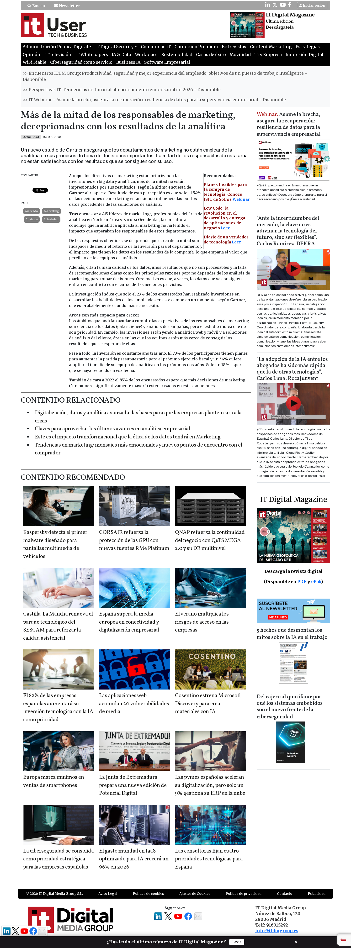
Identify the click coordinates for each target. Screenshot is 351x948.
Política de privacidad (243, 893)
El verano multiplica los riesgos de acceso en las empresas (202, 622)
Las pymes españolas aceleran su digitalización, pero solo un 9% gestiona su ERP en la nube (210, 785)
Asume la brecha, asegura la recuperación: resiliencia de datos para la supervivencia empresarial (289, 124)
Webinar (241, 199)
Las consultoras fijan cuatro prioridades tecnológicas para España (209, 859)
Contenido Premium (196, 46)
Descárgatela (280, 27)
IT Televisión (57, 54)
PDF (301, 581)
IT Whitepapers (91, 54)
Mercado (31, 211)
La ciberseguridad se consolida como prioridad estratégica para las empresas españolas (58, 859)
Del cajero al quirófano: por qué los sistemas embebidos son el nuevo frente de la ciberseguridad (290, 707)
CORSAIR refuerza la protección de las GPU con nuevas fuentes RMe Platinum (134, 540)
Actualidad (51, 219)
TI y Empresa (268, 54)
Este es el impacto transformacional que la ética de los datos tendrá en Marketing (128, 437)
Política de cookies (148, 893)
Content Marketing (271, 46)
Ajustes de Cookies (194, 893)
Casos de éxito (211, 54)
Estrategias (308, 46)
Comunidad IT (156, 46)
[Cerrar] (296, 941)
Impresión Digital (304, 54)
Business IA (128, 62)
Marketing (51, 211)
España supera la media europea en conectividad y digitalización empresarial (129, 622)
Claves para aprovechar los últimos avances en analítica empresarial (112, 429)
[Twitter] (274, 4)
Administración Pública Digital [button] (55, 46)
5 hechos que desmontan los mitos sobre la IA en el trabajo (292, 634)
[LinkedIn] (267, 4)
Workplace (146, 54)
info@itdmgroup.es (276, 930)
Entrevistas (234, 46)
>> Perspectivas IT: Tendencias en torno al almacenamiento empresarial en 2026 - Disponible (122, 89)
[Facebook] (290, 4)
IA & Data (121, 54)
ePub (316, 581)
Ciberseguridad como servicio (81, 62)
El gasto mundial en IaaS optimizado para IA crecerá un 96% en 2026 (134, 859)
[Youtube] (283, 4)
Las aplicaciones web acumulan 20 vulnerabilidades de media (134, 704)
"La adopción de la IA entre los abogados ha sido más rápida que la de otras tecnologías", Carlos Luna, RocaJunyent (292, 369)
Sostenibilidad (176, 54)
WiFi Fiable (34, 62)
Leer (225, 228)
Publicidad (316, 893)
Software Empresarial (167, 62)
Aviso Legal (107, 893)
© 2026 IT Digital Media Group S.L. (54, 893)
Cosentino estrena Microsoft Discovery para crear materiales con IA (208, 704)
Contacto (284, 893)
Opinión (31, 54)
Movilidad (240, 54)
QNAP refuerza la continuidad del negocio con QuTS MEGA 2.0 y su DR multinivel (210, 540)
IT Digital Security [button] (114, 46)
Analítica (32, 219)
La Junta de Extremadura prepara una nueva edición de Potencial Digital (133, 785)
